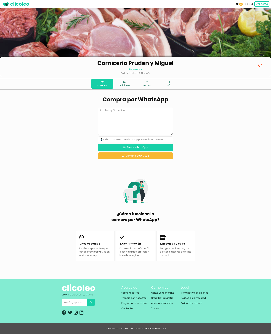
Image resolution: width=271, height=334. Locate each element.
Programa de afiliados (134, 303)
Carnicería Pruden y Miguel (135, 63)
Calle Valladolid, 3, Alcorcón (135, 73)
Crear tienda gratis (162, 298)
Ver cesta (262, 4)
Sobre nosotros (130, 292)
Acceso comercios (162, 303)
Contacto (127, 308)
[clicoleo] (2, 4)
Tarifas (155, 308)
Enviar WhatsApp (137, 147)
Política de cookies (191, 303)
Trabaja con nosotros (133, 298)
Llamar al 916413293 (137, 156)
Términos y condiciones (194, 292)
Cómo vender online (162, 292)
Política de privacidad (193, 298)
